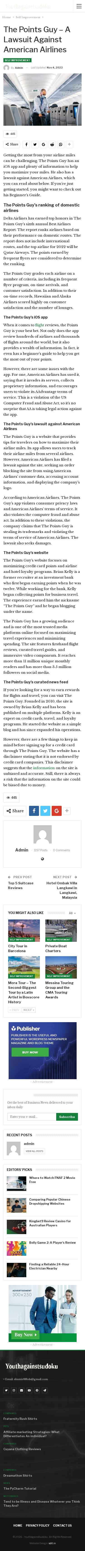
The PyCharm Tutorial (19, 1488)
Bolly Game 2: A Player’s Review (52, 1242)
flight (40, 325)
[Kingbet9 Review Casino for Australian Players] (16, 1227)
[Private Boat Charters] (61, 930)
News (6, 1483)
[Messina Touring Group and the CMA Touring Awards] (61, 967)
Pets (6, 1426)
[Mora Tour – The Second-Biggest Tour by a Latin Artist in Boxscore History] (24, 967)
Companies (9, 1413)
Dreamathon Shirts (17, 1475)
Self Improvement (17, 60)
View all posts (34, 1151)
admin (29, 1144)
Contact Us (62, 1525)
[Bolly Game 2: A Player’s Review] (16, 1248)
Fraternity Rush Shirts (20, 1418)
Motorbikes (10, 1496)
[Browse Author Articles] (42, 834)
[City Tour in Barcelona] (24, 930)
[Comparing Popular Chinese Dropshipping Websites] (16, 1205)
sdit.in (52, 1543)
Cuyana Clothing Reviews (22, 1449)
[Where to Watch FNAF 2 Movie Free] (16, 1183)
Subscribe (67, 1117)
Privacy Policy (37, 1525)
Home (17, 1525)
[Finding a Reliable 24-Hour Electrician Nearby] (16, 1270)
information (44, 768)
